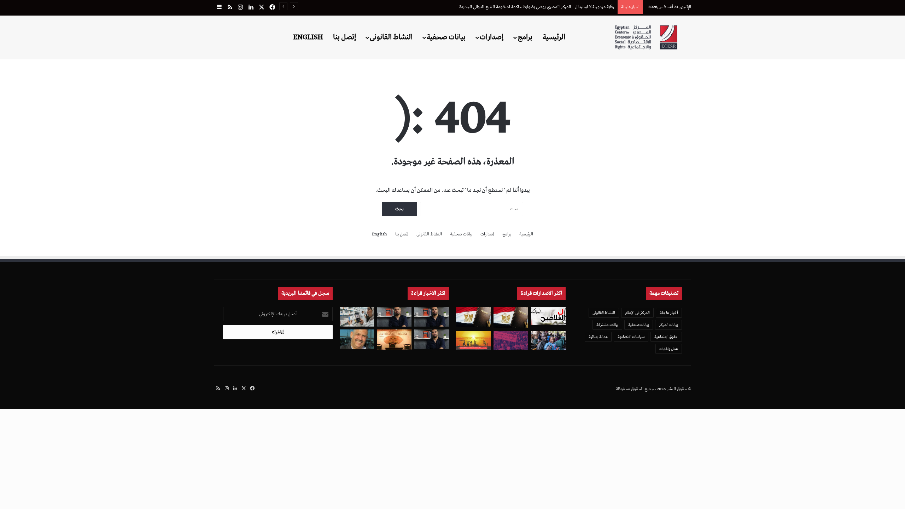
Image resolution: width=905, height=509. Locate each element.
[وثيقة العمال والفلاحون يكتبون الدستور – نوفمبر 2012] (548, 315)
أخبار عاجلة (669, 312)
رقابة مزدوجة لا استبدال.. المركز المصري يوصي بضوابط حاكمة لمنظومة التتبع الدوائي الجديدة (536, 7)
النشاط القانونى (391, 37)
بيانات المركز (668, 324)
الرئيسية (554, 37)
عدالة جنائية (598, 336)
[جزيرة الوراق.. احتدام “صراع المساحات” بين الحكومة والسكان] (511, 340)
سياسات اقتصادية (631, 336)
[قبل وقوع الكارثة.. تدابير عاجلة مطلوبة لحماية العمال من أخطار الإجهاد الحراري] (473, 340)
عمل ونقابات (668, 348)
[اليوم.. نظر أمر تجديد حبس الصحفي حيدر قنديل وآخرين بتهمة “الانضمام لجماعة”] (431, 316)
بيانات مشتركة (607, 324)
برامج (525, 37)
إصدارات (491, 37)
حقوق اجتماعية (666, 336)
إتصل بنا (344, 37)
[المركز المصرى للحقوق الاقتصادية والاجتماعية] (646, 37)
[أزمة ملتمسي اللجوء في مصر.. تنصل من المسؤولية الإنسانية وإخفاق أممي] (548, 340)
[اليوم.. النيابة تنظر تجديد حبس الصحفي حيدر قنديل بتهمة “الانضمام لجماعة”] (431, 339)
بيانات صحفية (446, 37)
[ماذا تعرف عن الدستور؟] (511, 317)
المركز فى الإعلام (637, 312)
